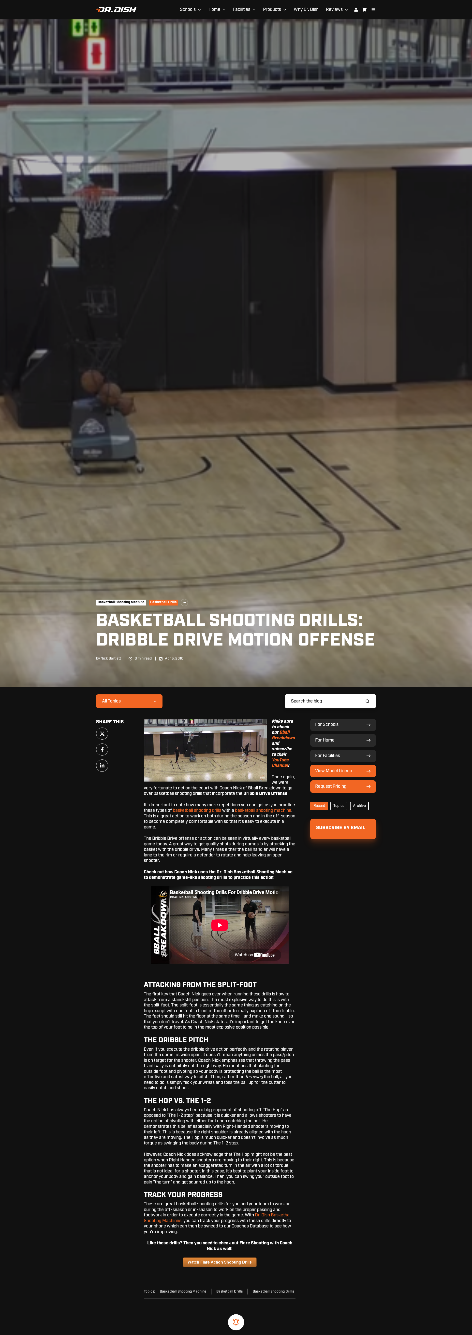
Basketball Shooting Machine (121, 602)
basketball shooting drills (197, 810)
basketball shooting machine (263, 810)
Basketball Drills (163, 602)
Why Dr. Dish (306, 10)
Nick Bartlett (111, 658)
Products (272, 10)
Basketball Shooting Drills (273, 1291)
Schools (188, 10)
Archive (359, 805)
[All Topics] (184, 602)
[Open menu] (373, 9)
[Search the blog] (367, 701)
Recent (319, 805)
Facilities (241, 10)
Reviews (334, 10)
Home (214, 10)
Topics (338, 805)
